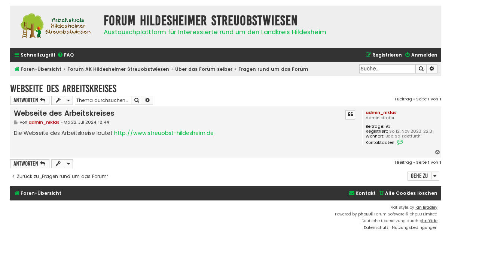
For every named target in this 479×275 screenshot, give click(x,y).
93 (388, 126)
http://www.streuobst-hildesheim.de (164, 133)
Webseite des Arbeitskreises (63, 88)
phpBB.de (428, 221)
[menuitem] (65, 55)
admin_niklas (381, 112)
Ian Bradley (426, 207)
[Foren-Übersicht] (55, 26)
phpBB (364, 214)
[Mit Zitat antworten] (350, 114)
